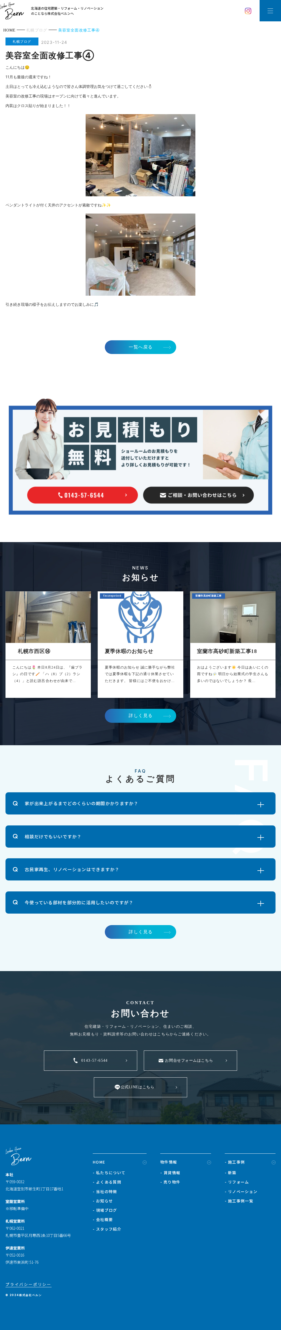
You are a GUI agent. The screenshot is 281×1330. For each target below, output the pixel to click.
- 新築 (231, 1172)
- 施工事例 (235, 1162)
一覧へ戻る (141, 347)
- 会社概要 (103, 1219)
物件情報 (168, 1162)
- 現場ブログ (105, 1210)
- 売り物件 (170, 1182)
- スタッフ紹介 (107, 1229)
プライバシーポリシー (28, 1284)
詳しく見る (141, 715)
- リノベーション (241, 1191)
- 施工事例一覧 (239, 1201)
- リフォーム (237, 1182)
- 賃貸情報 (170, 1172)
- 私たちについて (109, 1172)
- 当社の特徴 (105, 1191)
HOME (99, 1162)
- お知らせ (103, 1201)
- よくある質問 (107, 1182)
